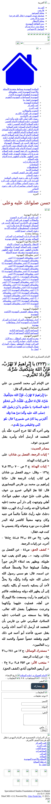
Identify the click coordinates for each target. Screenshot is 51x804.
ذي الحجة (11, 346)
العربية (41, 7)
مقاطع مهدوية (11, 239)
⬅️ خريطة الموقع (41, 762)
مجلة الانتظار (38, 21)
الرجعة (23, 151)
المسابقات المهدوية (21, 97)
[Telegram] (46, 34)
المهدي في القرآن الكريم (27, 113)
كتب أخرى (34, 108)
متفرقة (21, 252)
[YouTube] (37, 34)
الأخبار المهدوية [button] (32, 317)
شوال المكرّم (32, 346)
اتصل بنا (26, 100)
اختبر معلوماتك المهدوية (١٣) (20, 282)
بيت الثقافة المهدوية (35, 24)
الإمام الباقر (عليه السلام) (26, 129)
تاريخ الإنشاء (11, 675)
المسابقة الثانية (17, 330)
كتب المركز (33, 105)
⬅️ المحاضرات (43, 751)
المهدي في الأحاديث (29, 116)
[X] (43, 34)
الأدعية (35, 236)
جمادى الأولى (32, 341)
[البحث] (18, 43)
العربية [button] (41, 2)
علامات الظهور (19, 156)
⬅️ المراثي (45, 753)
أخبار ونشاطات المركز (28, 319)
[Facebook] (49, 34)
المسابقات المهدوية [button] (30, 327)
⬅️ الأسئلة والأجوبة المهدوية (37, 759)
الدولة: (45, 707)
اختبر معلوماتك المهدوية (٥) (26, 266)
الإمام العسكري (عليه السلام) (17, 140)
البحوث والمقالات (30, 110)
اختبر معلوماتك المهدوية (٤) (14, 263)
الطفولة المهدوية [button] (31, 309)
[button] (20, 86)
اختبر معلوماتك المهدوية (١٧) (20, 290)
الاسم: (45, 701)
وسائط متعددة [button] (32, 233)
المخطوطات (33, 167)
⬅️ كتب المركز (43, 743)
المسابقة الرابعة (16, 333)
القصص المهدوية (19, 311)
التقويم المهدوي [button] (31, 336)
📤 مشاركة (39, 686)
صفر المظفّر (20, 338)
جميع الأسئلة (11, 252)
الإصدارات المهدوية (30, 322)
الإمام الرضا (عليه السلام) (19, 135)
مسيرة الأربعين (37, 18)
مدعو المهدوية (32, 252)
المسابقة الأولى (31, 330)
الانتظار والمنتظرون (29, 244)
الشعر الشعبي (18, 172)
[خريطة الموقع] (29, 34)
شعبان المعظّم (23, 344)
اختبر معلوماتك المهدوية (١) (26, 258)
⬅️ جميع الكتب (43, 748)
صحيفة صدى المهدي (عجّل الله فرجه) (26, 15)
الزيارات (28, 236)
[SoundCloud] (34, 34)
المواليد (35, 239)
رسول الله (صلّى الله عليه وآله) (24, 119)
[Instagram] (40, 34)
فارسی (41, 10)
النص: (45, 712)
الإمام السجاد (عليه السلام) (18, 127)
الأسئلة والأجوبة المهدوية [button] (27, 241)
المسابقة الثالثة (31, 333)
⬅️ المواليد (45, 756)
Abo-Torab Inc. (35, 796)
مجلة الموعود (38, 13)
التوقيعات (34, 164)
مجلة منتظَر (33, 311)
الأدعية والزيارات (31, 162)
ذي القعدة (21, 346)
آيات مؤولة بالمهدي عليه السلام (16, 153)
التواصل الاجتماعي (35, 29)
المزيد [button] (36, 194)
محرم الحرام (33, 338)
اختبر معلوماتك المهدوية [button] (27, 255)
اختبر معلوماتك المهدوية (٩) (26, 274)
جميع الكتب (33, 191)
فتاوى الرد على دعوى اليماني (25, 178)
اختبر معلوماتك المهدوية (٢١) (20, 298)
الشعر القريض (32, 172)
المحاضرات (18, 236)
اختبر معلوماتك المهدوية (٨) (14, 271)
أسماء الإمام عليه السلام (19, 148)
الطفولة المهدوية (22, 94)
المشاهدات (31, 678)
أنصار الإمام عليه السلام (27, 145)
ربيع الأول (9, 338)
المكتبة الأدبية (32, 170)
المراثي (9, 236)
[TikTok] (32, 34)
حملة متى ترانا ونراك (34, 26)
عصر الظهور (32, 156)
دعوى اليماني (32, 175)
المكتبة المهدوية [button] (31, 214)
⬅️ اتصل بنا (44, 764)
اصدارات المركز (9, 319)
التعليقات (12, 678)
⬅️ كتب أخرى (43, 745)
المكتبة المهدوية (31, 89)
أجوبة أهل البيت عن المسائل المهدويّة (21, 143)
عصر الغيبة (19, 249)
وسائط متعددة (16, 89)
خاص (41, 727)
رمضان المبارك (9, 344)
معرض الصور (25, 239)
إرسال (44, 730)
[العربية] (46, 210)
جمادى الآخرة (19, 341)
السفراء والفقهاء (12, 247)
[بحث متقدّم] (22, 43)
